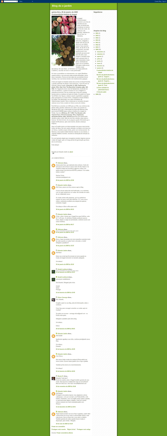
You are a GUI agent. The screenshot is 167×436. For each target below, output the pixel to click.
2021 (97, 33)
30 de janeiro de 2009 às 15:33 (65, 232)
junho (99, 61)
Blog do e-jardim (62, 5)
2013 (97, 42)
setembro (100, 54)
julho (99, 59)
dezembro (100, 51)
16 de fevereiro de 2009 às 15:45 (65, 292)
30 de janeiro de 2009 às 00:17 (65, 224)
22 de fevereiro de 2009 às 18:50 (65, 371)
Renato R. (60, 376)
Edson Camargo (62, 297)
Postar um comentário (58, 426)
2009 (97, 49)
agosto (99, 56)
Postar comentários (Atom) (65, 433)
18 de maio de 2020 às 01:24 (64, 423)
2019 (97, 35)
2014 (97, 40)
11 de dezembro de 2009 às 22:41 (66, 407)
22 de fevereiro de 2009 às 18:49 (65, 349)
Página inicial (71, 429)
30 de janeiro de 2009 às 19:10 (65, 264)
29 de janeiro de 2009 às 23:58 (65, 180)
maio (99, 63)
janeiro (99, 68)
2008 (97, 94)
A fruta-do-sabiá (101, 92)
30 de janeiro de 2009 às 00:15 (65, 209)
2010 (97, 47)
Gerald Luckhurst (63, 269)
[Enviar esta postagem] (71, 153)
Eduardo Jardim (62, 185)
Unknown (60, 163)
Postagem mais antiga (83, 429)
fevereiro (100, 65)
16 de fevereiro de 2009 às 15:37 (65, 272)
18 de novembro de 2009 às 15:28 (66, 386)
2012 (97, 45)
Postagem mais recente (59, 429)
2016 (97, 38)
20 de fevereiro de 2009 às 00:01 (65, 328)
